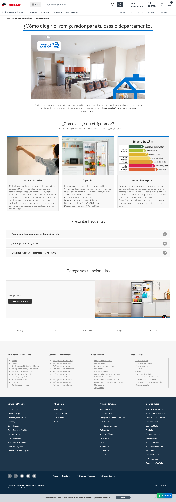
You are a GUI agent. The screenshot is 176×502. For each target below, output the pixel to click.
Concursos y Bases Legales (18, 451)
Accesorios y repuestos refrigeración (109, 382)
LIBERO (15, 363)
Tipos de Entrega (71, 12)
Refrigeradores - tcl (19, 379)
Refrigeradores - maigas (62, 366)
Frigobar (15, 382)
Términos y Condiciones (62, 476)
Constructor (44, 12)
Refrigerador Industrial (103, 377)
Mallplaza (150, 451)
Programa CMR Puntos (17, 442)
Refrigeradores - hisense (62, 379)
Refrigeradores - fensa (62, 382)
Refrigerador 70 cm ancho (145, 379)
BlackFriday (104, 451)
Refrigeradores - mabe (62, 374)
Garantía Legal (13, 426)
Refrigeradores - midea (62, 363)
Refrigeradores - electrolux (63, 385)
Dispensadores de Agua (103, 371)
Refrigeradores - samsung (63, 360)
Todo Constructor (107, 422)
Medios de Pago (14, 413)
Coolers (138, 371)
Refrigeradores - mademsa (63, 369)
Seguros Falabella (153, 434)
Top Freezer (99, 388)
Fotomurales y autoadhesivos (147, 377)
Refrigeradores (20, 301)
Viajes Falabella (152, 438)
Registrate (58, 409)
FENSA (14, 360)
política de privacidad (94, 498)
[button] (83, 4)
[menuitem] (124, 12)
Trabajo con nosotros (108, 426)
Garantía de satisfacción (17, 430)
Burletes (138, 369)
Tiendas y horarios (15, 422)
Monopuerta (99, 385)
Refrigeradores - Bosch (103, 360)
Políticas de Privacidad (85, 476)
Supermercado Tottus (154, 446)
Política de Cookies (107, 476)
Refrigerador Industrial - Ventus (107, 374)
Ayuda (56, 422)
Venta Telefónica (106, 434)
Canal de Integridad (15, 446)
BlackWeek (104, 446)
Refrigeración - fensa (143, 363)
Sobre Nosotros (106, 409)
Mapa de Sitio (105, 455)
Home (8, 18)
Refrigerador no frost (20, 385)
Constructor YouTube (154, 463)
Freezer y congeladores (21, 377)
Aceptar (123, 498)
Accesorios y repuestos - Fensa (106, 379)
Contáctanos (13, 409)
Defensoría (104, 430)
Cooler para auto (142, 385)
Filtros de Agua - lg (142, 366)
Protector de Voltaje (143, 374)
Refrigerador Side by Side (22, 371)
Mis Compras (59, 418)
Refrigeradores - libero (62, 371)
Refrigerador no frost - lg (22, 374)
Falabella (149, 430)
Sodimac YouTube (153, 455)
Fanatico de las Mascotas (156, 413)
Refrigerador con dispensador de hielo (150, 382)
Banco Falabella (152, 442)
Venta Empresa (106, 413)
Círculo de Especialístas (155, 418)
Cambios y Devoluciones (17, 418)
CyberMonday (105, 438)
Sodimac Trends (152, 422)
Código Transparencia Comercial (113, 418)
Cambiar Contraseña (62, 413)
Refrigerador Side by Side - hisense (25, 366)
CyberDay (104, 442)
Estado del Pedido (15, 438)
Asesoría (33, 12)
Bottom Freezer (141, 360)
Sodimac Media (152, 426)
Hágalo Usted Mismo (154, 409)
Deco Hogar (57, 12)
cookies (107, 498)
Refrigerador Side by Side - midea (25, 369)
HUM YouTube (152, 459)
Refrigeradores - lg (60, 377)
